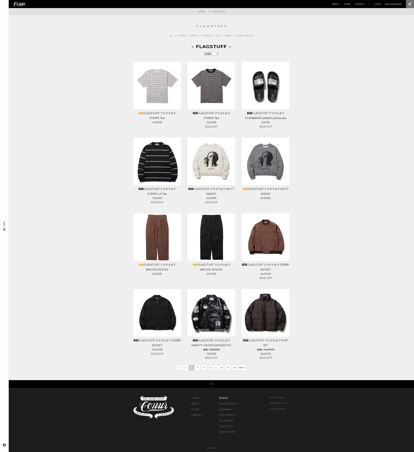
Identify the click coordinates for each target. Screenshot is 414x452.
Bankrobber (225, 409)
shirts (193, 35)
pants (228, 35)
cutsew (206, 35)
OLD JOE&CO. (227, 415)
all (171, 35)
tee (218, 35)
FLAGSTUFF (218, 11)
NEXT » (242, 367)
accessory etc (244, 35)
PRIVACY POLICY (277, 397)
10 (234, 367)
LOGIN (377, 4)
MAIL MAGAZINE (393, 4)
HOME (201, 11)
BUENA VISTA (227, 432)
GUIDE (347, 4)
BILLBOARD (226, 420)
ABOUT (335, 4)
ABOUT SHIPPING (278, 409)
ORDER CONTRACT (278, 403)
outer (181, 35)
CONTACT (360, 4)
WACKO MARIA (228, 403)
